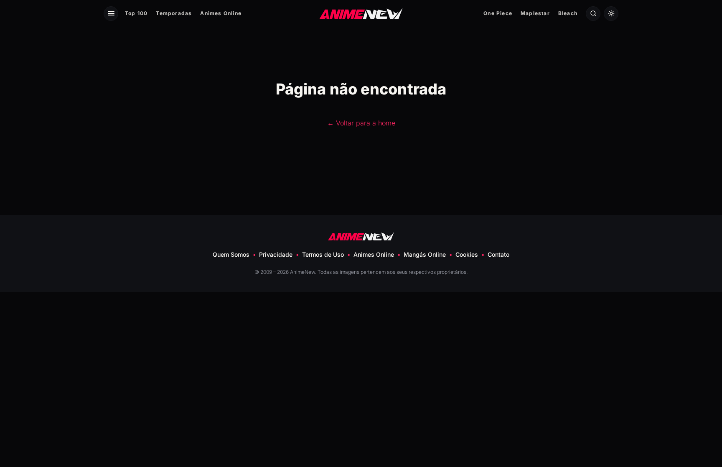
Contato (498, 254)
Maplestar (535, 13)
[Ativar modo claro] (611, 13)
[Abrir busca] (593, 13)
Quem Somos (231, 254)
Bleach (567, 13)
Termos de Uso (323, 254)
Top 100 (136, 13)
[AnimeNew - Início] (361, 13)
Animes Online (221, 13)
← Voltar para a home (361, 123)
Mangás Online (425, 254)
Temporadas (174, 13)
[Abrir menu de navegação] (111, 13)
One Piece (497, 13)
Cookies (466, 254)
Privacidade (275, 254)
